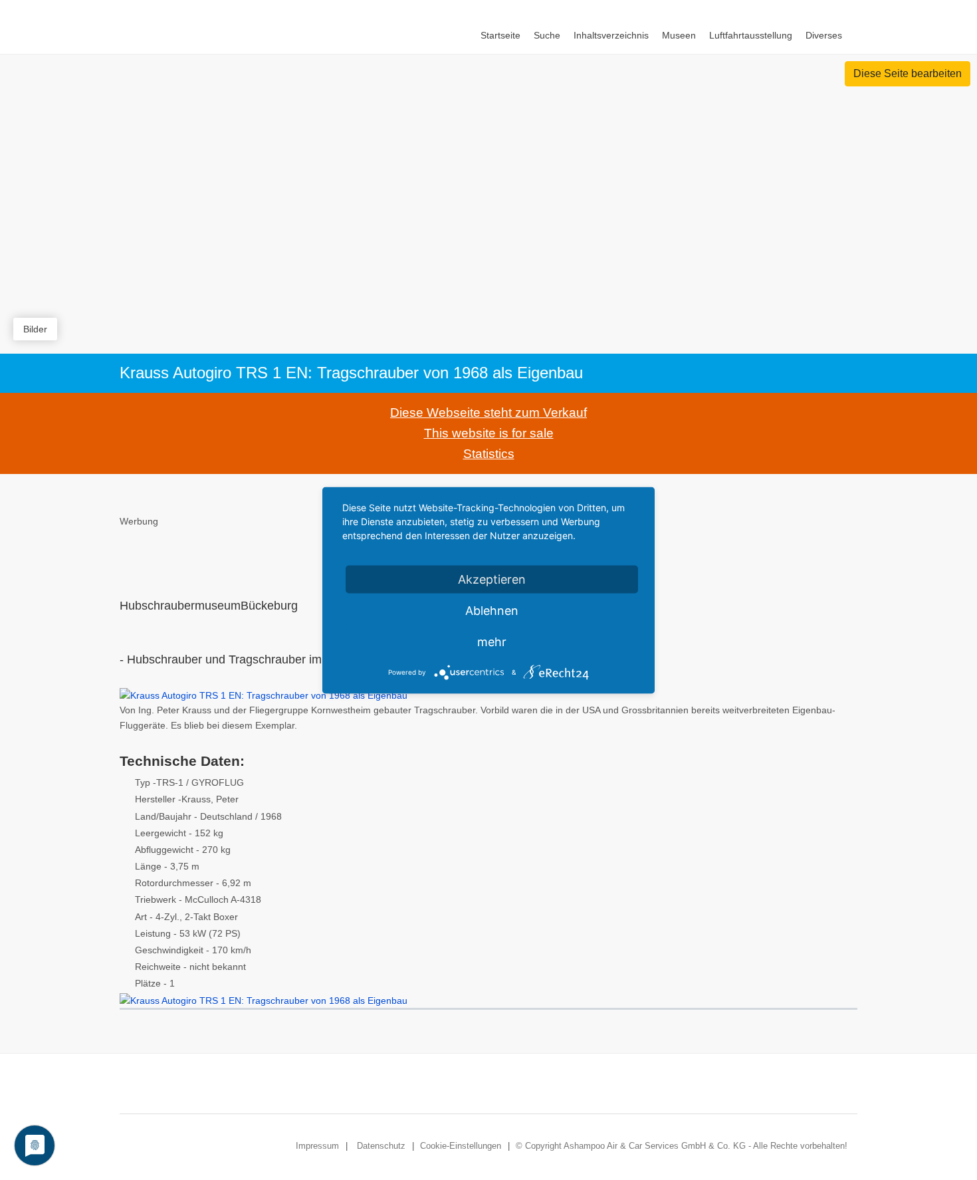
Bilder (35, 329)
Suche (547, 35)
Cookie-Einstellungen (460, 1146)
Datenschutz (381, 1146)
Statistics (488, 454)
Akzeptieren (492, 579)
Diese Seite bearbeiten (907, 73)
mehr (491, 641)
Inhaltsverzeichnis (611, 35)
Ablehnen (491, 610)
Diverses (824, 35)
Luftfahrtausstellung (750, 35)
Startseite (500, 35)
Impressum (317, 1146)
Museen (679, 35)
